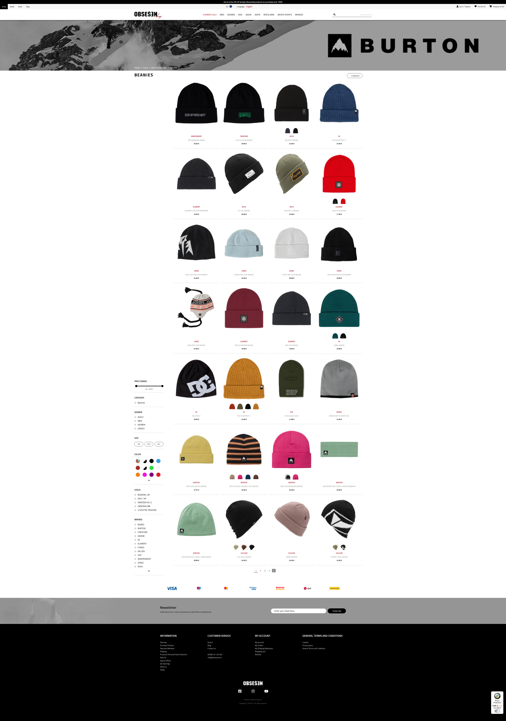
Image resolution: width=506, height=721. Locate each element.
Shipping (163, 651)
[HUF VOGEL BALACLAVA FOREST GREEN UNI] (292, 379)
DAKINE (141, 536)
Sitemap (163, 642)
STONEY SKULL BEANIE (339, 557)
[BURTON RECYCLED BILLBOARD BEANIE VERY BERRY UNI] (292, 449)
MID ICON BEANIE (291, 345)
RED (158, 475)
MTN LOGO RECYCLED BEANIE (196, 275)
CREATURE (142, 532)
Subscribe (336, 610)
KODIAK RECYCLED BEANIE (244, 275)
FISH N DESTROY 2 (339, 140)
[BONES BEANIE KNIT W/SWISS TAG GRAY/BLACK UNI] (339, 379)
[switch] (497, 711)
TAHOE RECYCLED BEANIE (291, 275)
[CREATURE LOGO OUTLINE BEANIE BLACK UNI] (244, 103)
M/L (159, 444)
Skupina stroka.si (256, 699)
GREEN (151, 468)
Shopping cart (260, 651)
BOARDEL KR (144, 494)
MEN (140, 420)
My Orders (259, 645)
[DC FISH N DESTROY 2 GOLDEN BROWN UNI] (244, 379)
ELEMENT (142, 543)
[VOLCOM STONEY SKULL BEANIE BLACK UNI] (339, 520)
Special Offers (165, 660)
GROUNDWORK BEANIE (196, 140)
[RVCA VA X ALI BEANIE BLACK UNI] (244, 174)
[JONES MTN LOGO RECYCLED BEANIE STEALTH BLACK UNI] (196, 244)
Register (468, 6)
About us (163, 666)
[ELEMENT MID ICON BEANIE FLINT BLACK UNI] (292, 308)
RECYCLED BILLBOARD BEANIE (292, 486)
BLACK (151, 461)
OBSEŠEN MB (144, 506)
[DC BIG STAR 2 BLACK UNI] (196, 379)
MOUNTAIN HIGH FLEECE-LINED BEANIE (196, 557)
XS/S (149, 444)
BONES (141, 524)
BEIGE (145, 461)
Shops (162, 669)
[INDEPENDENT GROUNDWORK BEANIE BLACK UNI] (196, 103)
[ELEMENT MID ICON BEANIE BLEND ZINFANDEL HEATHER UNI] (244, 308)
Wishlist (258, 654)
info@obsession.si (215, 657)
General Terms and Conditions (313, 648)
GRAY (145, 468)
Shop (4, 6)
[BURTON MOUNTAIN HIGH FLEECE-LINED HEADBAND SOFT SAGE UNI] (339, 449)
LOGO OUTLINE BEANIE (243, 140)
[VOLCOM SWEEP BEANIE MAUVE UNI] (292, 520)
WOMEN (141, 424)
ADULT (140, 417)
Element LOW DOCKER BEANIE (196, 211)
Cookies (305, 642)
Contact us (212, 648)
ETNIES (141, 547)
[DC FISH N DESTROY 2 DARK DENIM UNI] (339, 103)
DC (139, 539)
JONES (141, 562)
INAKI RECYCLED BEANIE (196, 345)
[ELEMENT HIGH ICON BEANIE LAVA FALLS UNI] (339, 174)
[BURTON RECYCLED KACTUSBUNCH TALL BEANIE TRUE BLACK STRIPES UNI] (244, 449)
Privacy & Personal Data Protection (173, 654)
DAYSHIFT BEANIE (291, 140)
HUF (140, 555)
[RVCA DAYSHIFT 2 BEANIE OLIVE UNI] (292, 174)
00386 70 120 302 (215, 654)
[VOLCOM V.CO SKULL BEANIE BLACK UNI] (244, 520)
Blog (27, 6)
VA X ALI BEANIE (244, 211)
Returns (163, 657)
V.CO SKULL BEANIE (244, 557)
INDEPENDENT (144, 558)
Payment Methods (167, 648)
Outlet (12, 6)
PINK (145, 475)
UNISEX (141, 428)
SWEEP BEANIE (291, 557)
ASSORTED (138, 461)
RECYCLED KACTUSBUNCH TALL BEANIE (244, 486)
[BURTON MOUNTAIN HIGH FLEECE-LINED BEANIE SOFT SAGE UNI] (196, 520)
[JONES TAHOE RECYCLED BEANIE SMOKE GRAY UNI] (292, 244)
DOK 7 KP (142, 498)
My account (259, 642)
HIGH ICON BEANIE (339, 211)
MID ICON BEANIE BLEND (244, 345)
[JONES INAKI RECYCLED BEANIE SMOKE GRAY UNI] (196, 308)
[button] (249, 6)
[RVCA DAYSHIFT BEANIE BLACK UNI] (292, 103)
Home (137, 67)
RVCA (140, 566)
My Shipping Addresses (264, 648)
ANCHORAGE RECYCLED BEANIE (339, 275)
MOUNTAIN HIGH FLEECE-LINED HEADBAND (339, 486)
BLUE (158, 461)
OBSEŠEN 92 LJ (145, 502)
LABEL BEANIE (339, 345)
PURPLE (151, 475)
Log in (461, 6)
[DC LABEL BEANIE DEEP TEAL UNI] (339, 308)
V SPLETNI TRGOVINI (147, 510)
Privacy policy (307, 645)
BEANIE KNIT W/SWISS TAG (339, 416)
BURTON (142, 528)
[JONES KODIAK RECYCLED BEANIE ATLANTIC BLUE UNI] (244, 244)
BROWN (138, 468)
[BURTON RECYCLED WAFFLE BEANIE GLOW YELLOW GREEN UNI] (196, 449)
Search (210, 642)
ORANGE (138, 475)
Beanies (141, 402)
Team (20, 6)
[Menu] (501, 693)
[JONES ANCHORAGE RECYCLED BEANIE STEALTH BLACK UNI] (339, 244)
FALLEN (141, 551)
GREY (158, 468)
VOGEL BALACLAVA (291, 416)
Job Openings (165, 663)
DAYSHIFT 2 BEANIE (291, 211)
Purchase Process (167, 645)
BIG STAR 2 (196, 416)
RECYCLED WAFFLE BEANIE (196, 486)
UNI (139, 444)
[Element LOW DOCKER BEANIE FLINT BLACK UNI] (196, 174)
